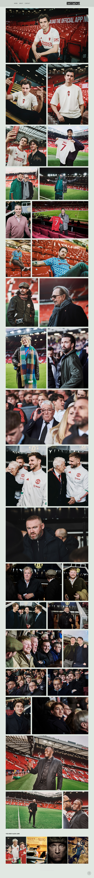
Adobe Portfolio (50, 870)
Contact (27, 3)
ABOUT (21, 3)
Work (16, 3)
